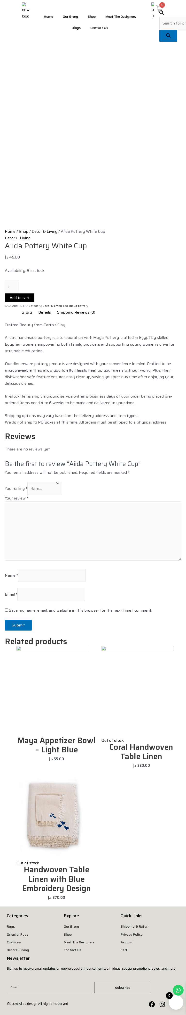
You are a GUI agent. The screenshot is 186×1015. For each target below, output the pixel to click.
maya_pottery (78, 305)
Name (11, 575)
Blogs (76, 27)
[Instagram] (162, 1004)
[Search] (168, 36)
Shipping (65, 312)
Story (27, 312)
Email (11, 594)
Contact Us (99, 27)
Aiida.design (28, 1003)
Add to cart (20, 298)
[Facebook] (151, 1004)
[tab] (24, 312)
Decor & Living (44, 231)
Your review (16, 498)
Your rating (16, 488)
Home (48, 16)
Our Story (70, 16)
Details (44, 312)
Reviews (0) (84, 312)
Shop (92, 16)
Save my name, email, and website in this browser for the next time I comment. (80, 610)
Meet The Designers (120, 16)
